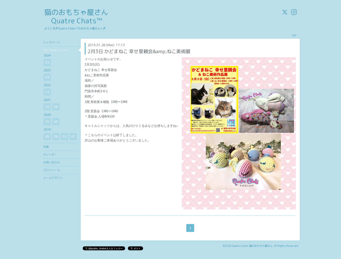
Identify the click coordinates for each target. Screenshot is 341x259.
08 (56, 136)
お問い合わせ (51, 162)
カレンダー (50, 154)
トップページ (51, 42)
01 (73, 136)
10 (47, 107)
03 (47, 77)
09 (56, 107)
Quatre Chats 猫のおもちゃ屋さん (252, 246)
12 (47, 92)
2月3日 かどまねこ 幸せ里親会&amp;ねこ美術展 (139, 51)
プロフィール (51, 170)
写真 (46, 147)
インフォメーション (55, 50)
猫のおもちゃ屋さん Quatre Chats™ (76, 16)
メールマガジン (53, 178)
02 (47, 62)
